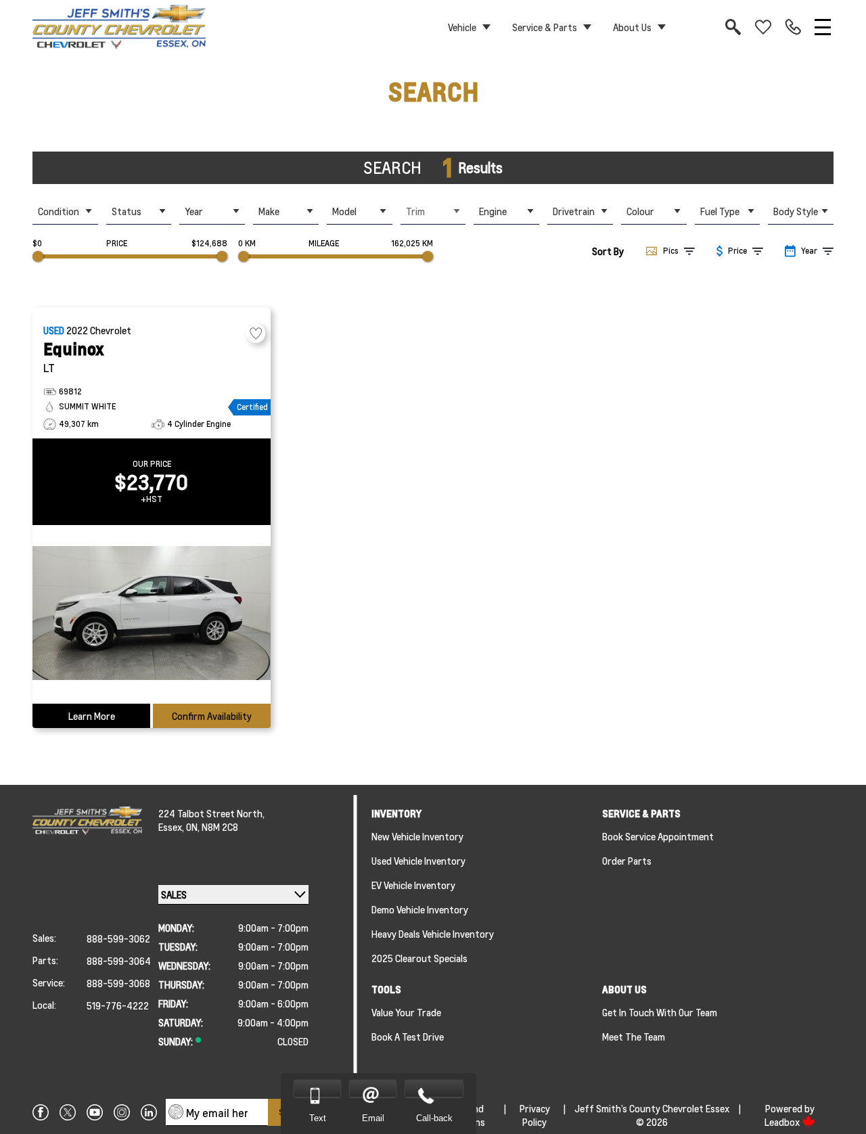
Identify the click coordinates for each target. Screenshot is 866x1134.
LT (49, 368)
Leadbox (783, 1122)
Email (373, 1118)
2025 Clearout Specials (419, 958)
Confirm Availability (212, 716)
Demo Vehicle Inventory (419, 909)
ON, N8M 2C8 (212, 827)
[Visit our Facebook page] (40, 1112)
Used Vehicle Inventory (418, 861)
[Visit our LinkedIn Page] (149, 1112)
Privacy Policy (535, 1115)
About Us (632, 27)
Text (317, 1118)
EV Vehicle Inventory (413, 885)
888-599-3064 (119, 961)
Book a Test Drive (407, 1036)
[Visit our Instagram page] (122, 1112)
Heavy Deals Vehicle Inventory (432, 934)
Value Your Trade (406, 1012)
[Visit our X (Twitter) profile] (68, 1112)
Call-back (434, 1118)
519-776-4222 (118, 1005)
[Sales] (793, 27)
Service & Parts (544, 27)
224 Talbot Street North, (211, 813)
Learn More (91, 716)
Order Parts (627, 861)
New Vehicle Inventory (417, 836)
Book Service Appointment (658, 836)
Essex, (172, 827)
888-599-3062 (118, 938)
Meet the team (633, 1036)
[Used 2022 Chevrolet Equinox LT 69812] (151, 614)
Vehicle (462, 27)
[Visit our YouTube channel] (95, 1112)
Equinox (73, 348)
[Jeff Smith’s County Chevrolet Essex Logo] (119, 27)
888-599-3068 (118, 983)
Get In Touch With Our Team (659, 1012)
